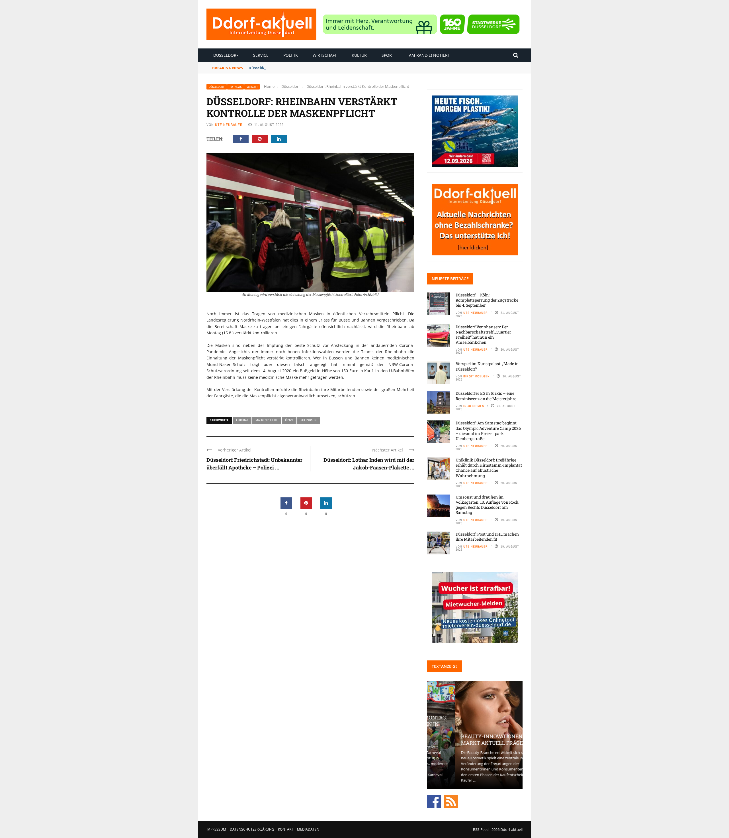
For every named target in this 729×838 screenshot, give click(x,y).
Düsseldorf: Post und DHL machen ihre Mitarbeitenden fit (487, 536)
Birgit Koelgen (476, 376)
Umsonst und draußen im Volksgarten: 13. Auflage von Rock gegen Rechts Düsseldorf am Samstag (487, 504)
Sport (388, 55)
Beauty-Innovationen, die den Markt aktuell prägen (475, 739)
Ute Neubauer (229, 124)
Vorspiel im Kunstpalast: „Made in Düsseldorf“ (487, 366)
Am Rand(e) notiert (429, 55)
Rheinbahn (308, 420)
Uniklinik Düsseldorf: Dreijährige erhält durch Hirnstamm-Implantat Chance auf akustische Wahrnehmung (489, 467)
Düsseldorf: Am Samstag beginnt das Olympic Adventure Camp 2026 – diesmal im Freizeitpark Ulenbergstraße (488, 430)
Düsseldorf (225, 55)
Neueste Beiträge (450, 278)
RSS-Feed (481, 829)
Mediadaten (308, 829)
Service (261, 55)
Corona (242, 420)
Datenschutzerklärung (252, 829)
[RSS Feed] (451, 801)
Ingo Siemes (473, 406)
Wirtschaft (325, 55)
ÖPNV (289, 420)
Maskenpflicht (266, 420)
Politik (290, 55)
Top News (235, 87)
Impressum (216, 829)
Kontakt (285, 829)
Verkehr (252, 87)
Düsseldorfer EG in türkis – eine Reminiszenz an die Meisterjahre (486, 395)
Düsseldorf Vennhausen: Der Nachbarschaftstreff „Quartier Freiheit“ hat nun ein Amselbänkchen (483, 334)
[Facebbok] (434, 801)
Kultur (359, 55)
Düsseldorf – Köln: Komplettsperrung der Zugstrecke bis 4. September (487, 300)
